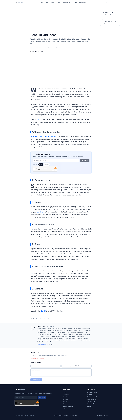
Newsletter (82, 2)
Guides (58, 2)
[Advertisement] (61, 19)
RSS (76, 415)
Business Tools (67, 2)
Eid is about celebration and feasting (43, 136)
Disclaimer (65, 415)
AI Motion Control (92, 397)
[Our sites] (24, 3)
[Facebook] (100, 415)
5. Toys (104, 19)
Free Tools (66, 397)
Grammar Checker (92, 392)
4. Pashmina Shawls (107, 18)
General (70, 47)
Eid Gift (43, 311)
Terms (60, 415)
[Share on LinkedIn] (44, 318)
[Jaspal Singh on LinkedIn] (51, 344)
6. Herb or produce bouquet (109, 21)
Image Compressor (92, 399)
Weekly (47, 164)
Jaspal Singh (34, 47)
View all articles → (42, 344)
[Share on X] (36, 318)
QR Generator (91, 401)
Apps (75, 2)
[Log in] (106, 2)
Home (64, 392)
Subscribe (84, 160)
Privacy (55, 415)
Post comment (36, 379)
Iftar (31, 273)
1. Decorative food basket (108, 12)
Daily (40, 164)
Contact (65, 408)
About (64, 403)
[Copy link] (48, 318)
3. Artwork (104, 16)
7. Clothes (104, 23)
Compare (65, 399)
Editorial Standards (68, 406)
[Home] (41, 2)
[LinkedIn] (102, 415)
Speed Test (90, 403)
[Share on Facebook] (40, 318)
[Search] (103, 2)
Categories (66, 394)
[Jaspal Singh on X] (49, 344)
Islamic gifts (41, 212)
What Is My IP (91, 406)
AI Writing (89, 394)
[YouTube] (104, 415)
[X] (97, 415)
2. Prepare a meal (106, 14)
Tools (52, 2)
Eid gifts (39, 119)
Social (46, 2)
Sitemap (72, 415)
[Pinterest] (106, 415)
